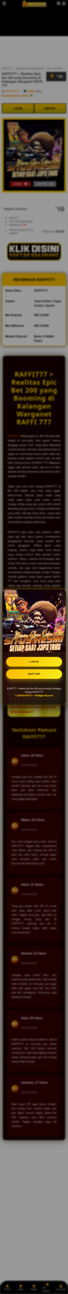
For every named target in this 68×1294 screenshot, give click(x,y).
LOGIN (34, 661)
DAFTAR (34, 673)
